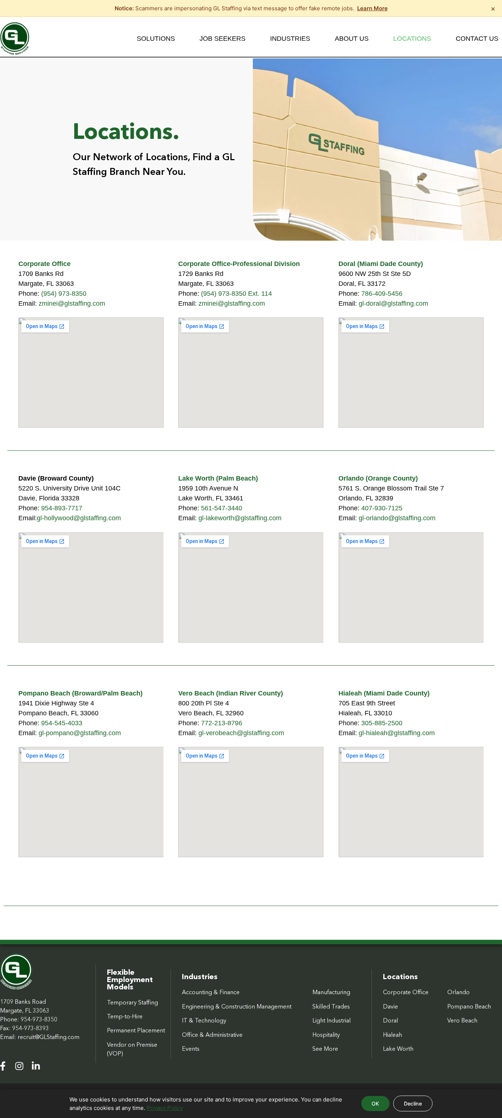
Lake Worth (398, 1048)
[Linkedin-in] (36, 1066)
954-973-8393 (30, 1028)
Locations (412, 38)
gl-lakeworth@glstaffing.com (240, 518)
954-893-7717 (61, 508)
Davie (390, 1006)
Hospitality (326, 1034)
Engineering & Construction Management (236, 1006)
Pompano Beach (469, 1006)
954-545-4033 (61, 723)
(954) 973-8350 (63, 293)
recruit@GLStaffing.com (48, 1036)
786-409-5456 (381, 293)
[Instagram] (19, 1066)
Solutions (156, 38)
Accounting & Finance (211, 992)
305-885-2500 (381, 723)
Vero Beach (462, 1020)
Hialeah (392, 1034)
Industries (290, 38)
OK (375, 1103)
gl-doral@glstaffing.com (393, 303)
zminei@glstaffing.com (72, 303)
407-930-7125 (381, 508)
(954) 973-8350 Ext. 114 (236, 293)
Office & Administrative (212, 1034)
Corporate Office (406, 992)
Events (191, 1048)
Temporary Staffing (132, 1002)
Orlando (458, 992)
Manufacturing (331, 992)
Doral (390, 1020)
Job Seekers (222, 38)
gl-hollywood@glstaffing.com (79, 518)
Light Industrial (331, 1020)
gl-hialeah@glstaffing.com (397, 733)
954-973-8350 (39, 1019)
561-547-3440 (221, 508)
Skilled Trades (331, 1006)
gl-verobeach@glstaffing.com (241, 733)
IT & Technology (204, 1020)
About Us (352, 38)
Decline (413, 1103)
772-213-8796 (221, 723)
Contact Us (477, 38)
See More (325, 1048)
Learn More (372, 8)
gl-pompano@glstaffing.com (80, 733)
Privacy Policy (165, 1107)
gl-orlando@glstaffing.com (397, 518)
